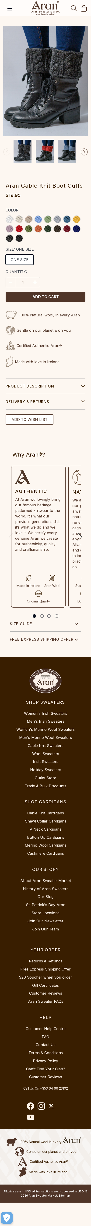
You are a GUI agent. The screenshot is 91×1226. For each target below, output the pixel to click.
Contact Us (46, 1044)
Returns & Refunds (45, 961)
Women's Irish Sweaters (45, 713)
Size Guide (21, 623)
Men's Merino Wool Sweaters (45, 737)
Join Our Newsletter (45, 921)
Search (74, 8)
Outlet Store (45, 777)
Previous (6, 151)
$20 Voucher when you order (45, 977)
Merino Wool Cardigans (45, 845)
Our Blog (45, 896)
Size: (20, 249)
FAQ (45, 1036)
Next (84, 151)
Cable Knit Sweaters (45, 745)
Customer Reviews (45, 993)
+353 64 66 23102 (54, 1088)
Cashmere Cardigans (45, 853)
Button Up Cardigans (45, 837)
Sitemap (64, 1195)
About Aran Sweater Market (45, 880)
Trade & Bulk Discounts (45, 786)
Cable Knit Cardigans (45, 813)
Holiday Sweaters (45, 769)
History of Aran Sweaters (45, 888)
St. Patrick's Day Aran (45, 904)
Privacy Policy (45, 1061)
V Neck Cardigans (45, 829)
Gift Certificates (45, 985)
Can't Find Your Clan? (45, 1069)
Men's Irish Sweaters (45, 721)
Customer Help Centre (46, 1028)
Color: (12, 210)
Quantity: (16, 271)
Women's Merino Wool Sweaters (45, 729)
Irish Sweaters (45, 761)
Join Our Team (45, 929)
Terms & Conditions (45, 1052)
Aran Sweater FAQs (45, 1001)
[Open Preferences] (7, 1218)
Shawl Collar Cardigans (45, 821)
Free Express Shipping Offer (42, 639)
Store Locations (46, 913)
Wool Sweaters (45, 753)
